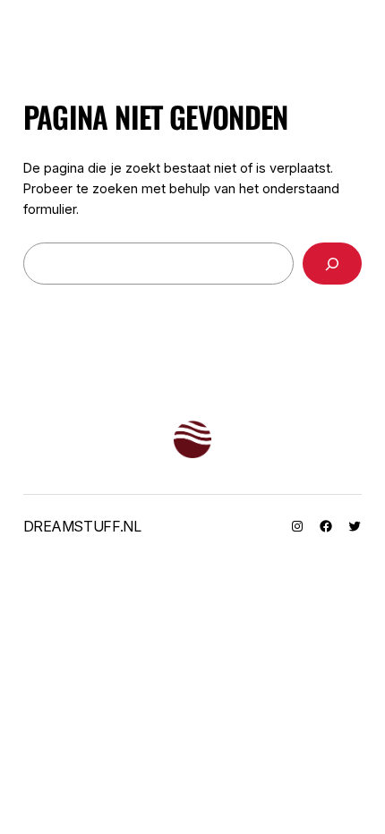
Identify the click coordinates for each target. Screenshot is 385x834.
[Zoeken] (333, 264)
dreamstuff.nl (82, 526)
